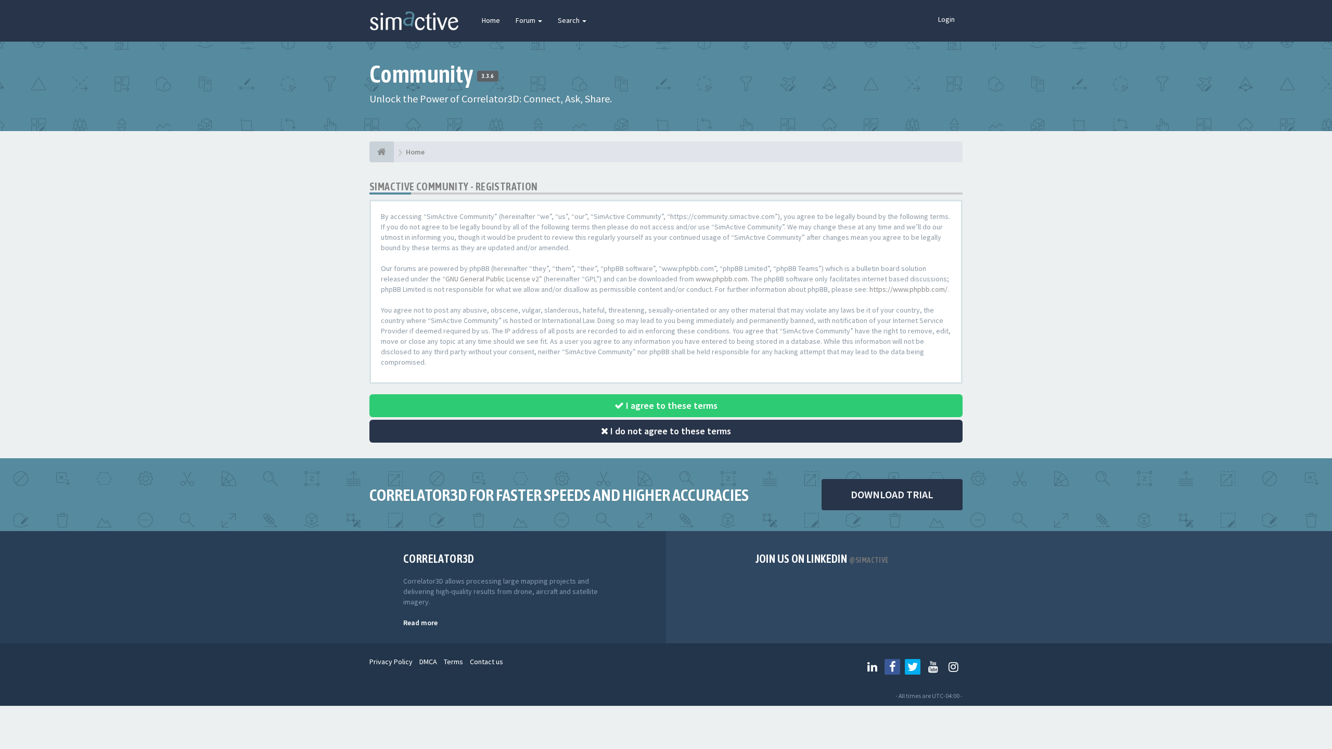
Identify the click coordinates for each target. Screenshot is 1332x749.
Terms (453, 661)
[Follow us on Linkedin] (872, 667)
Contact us (486, 661)
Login (946, 19)
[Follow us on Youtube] (933, 667)
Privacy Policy (391, 661)
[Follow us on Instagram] (953, 667)
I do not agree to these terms (669, 431)
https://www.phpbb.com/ (908, 289)
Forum (526, 20)
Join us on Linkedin (822, 558)
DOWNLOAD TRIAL (892, 494)
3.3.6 (488, 76)
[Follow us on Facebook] (892, 667)
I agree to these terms (671, 405)
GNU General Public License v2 (492, 278)
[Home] (381, 151)
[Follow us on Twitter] (912, 667)
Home (491, 20)
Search (569, 20)
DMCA (428, 661)
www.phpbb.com (722, 278)
